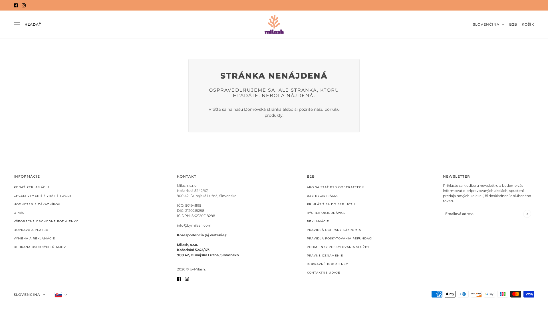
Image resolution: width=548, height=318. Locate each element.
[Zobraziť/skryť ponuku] (17, 24)
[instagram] (23, 5)
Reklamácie (318, 221)
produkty (274, 115)
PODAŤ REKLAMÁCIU (31, 187)
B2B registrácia (322, 196)
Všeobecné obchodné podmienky (46, 221)
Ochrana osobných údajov (40, 247)
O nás (19, 213)
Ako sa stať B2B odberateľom (336, 187)
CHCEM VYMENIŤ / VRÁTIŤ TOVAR (42, 196)
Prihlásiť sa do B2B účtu (331, 204)
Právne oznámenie (325, 255)
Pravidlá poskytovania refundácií (340, 238)
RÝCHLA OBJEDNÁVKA (326, 213)
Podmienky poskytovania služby (338, 247)
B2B (513, 24)
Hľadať (33, 24)
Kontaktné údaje (323, 272)
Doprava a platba (31, 230)
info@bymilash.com (194, 225)
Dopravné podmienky (327, 264)
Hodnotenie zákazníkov (37, 204)
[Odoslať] (527, 214)
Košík (528, 24)
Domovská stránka (262, 109)
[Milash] (274, 24)
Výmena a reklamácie (34, 238)
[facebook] (15, 5)
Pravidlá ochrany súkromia (334, 230)
